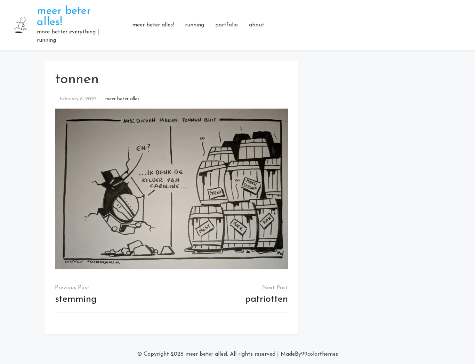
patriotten (266, 299)
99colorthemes (319, 354)
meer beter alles (122, 99)
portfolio (226, 25)
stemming (76, 299)
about (256, 25)
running (194, 25)
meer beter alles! (153, 25)
